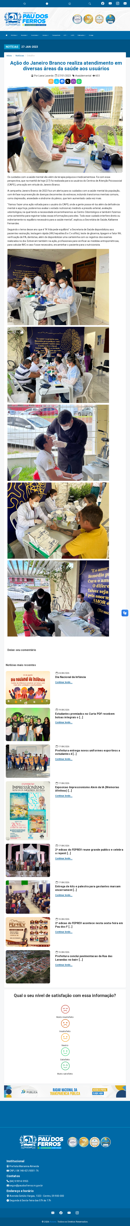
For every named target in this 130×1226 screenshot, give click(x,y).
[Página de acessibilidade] (70, 3)
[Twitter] (67, 81)
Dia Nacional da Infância (70, 677)
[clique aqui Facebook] (61, 1213)
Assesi (53, 1221)
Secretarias (34, 35)
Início (9, 55)
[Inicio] (6, 35)
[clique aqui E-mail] (53, 1213)
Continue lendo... (64, 682)
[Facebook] (62, 81)
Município (24, 35)
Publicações (81, 35)
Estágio (91, 35)
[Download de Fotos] (56, 81)
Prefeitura (14, 35)
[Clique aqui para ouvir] (73, 81)
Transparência (56, 35)
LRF (64, 35)
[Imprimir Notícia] (50, 81)
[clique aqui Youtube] (69, 1213)
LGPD (72, 35)
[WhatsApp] (79, 81)
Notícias (20, 55)
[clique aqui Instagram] (77, 1213)
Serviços (45, 35)
